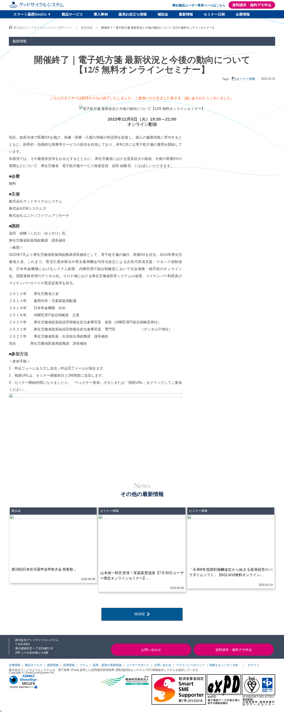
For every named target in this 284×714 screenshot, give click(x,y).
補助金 (163, 14)
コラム (83, 665)
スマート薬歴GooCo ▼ (32, 14)
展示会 (16, 511)
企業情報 (243, 14)
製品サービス (72, 14)
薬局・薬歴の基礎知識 (107, 665)
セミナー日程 (214, 14)
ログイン (253, 665)
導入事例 (101, 14)
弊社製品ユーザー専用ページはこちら (199, 5)
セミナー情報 (246, 79)
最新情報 (186, 14)
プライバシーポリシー (190, 665)
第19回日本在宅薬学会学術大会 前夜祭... (44, 569)
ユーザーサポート (137, 665)
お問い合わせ (162, 665)
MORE (139, 614)
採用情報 (69, 665)
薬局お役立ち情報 (132, 14)
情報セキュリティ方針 (223, 665)
